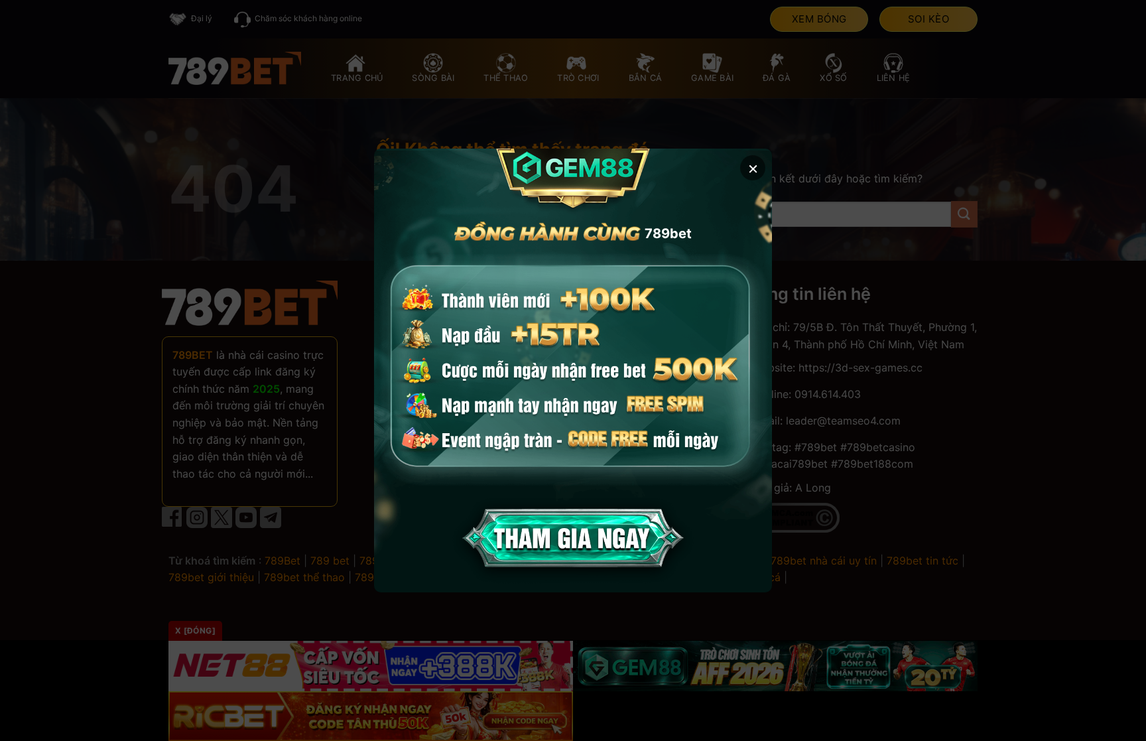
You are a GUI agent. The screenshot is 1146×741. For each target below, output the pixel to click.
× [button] (753, 167)
